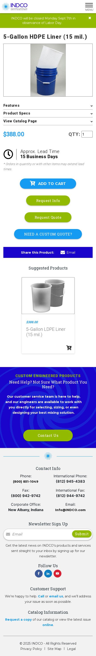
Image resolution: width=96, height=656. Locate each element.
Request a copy (18, 620)
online (47, 625)
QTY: (74, 134)
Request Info (48, 200)
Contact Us (48, 435)
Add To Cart (52, 184)
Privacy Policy (31, 649)
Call (41, 596)
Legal (71, 649)
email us (56, 596)
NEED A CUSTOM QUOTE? (48, 234)
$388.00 (32, 322)
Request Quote (48, 217)
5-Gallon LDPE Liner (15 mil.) (45, 332)
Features (11, 105)
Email (71, 253)
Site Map (54, 649)
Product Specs (16, 113)
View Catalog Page (20, 121)
